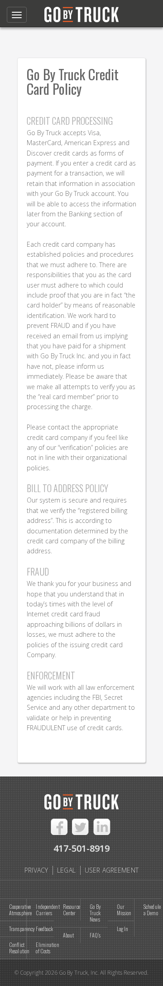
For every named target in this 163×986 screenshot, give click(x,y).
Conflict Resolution (18, 948)
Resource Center (71, 910)
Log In (123, 928)
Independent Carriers (44, 910)
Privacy (36, 870)
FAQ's (95, 935)
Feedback (44, 928)
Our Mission (124, 910)
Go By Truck (81, 12)
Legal (66, 870)
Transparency (18, 928)
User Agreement (112, 870)
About (68, 935)
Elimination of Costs (44, 948)
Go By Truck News (95, 913)
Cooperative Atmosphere (18, 910)
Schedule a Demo (152, 910)
